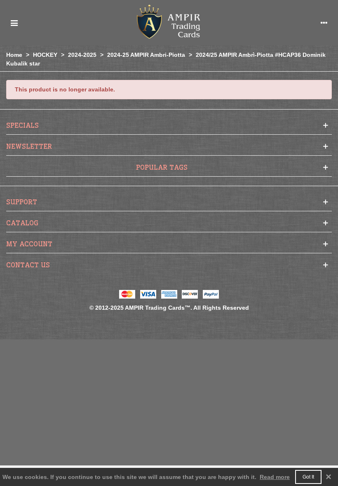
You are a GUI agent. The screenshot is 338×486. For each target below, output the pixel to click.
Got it (308, 477)
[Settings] (324, 22)
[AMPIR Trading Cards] (169, 22)
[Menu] (14, 22)
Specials (22, 125)
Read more (275, 477)
